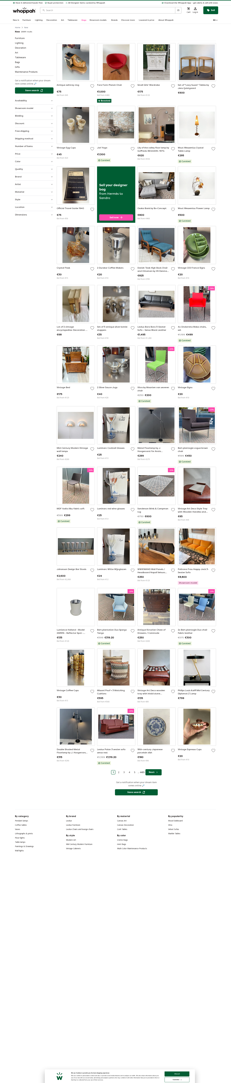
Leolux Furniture (73, 825)
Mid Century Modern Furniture (79, 844)
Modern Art (71, 840)
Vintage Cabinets (73, 848)
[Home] (24, 10)
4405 (142, 772)
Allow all (177, 1074)
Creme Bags (122, 840)
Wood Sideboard (175, 820)
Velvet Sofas (173, 829)
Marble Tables (174, 833)
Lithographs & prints (24, 833)
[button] (162, 3)
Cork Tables (122, 829)
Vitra (170, 825)
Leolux (69, 820)
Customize (176, 1079)
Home (17, 27)
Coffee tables (21, 825)
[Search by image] (178, 10)
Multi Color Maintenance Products (132, 848)
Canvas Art (122, 820)
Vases (17, 829)
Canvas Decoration (125, 825)
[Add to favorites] (92, 86)
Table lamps (20, 842)
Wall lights (19, 850)
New (26, 27)
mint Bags (121, 844)
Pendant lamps (21, 820)
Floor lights (20, 837)
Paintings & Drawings (24, 846)
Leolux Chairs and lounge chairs (79, 829)
